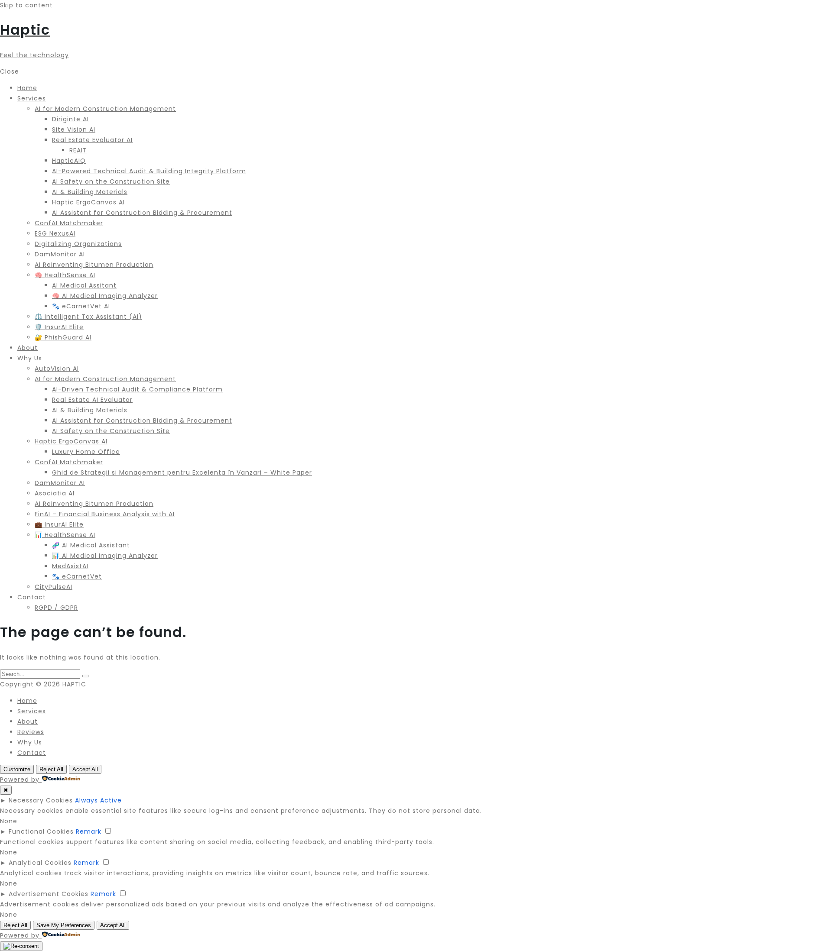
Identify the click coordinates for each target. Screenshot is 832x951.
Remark (88, 831)
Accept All (85, 769)
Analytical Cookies (40, 862)
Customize (16, 769)
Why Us (29, 742)
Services (31, 711)
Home (27, 700)
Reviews (30, 732)
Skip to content (26, 5)
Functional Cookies (41, 831)
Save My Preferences (63, 925)
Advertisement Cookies (48, 894)
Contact (31, 752)
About (27, 721)
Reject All (51, 769)
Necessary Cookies (41, 800)
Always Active (98, 800)
